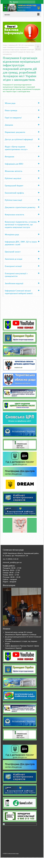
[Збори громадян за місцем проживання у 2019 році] (22, 607)
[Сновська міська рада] (22, 7)
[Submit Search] (10, 2)
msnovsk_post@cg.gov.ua (12, 562)
